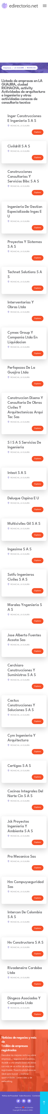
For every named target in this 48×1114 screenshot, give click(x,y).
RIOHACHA (31, 68)
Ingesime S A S (19, 549)
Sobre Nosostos (25, 1096)
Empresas (7, 68)
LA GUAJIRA (19, 68)
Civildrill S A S (19, 146)
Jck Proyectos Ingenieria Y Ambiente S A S (20, 826)
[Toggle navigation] (45, 6)
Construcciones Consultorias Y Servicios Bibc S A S (23, 176)
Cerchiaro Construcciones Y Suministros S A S (22, 670)
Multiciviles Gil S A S (24, 524)
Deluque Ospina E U (23, 498)
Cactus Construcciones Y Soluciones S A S (21, 705)
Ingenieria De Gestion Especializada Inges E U (25, 211)
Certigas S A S (19, 766)
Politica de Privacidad (10, 1096)
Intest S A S (17, 473)
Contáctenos (37, 1096)
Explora (37, 132)
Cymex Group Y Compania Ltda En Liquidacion (23, 337)
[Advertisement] (24, 37)
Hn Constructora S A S (25, 943)
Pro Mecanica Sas (22, 857)
